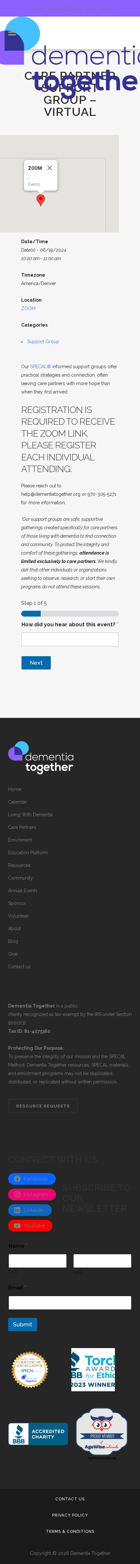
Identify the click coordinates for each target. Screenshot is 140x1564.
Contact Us (70, 1499)
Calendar (35, 8)
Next (36, 662)
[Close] (50, 168)
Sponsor (17, 903)
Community (20, 878)
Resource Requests (43, 1106)
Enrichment (20, 840)
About (14, 928)
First (12, 1272)
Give (90, 8)
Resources (19, 865)
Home (14, 789)
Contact (106, 8)
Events (34, 184)
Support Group (43, 341)
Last (77, 1272)
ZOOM (28, 308)
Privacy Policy (70, 1515)
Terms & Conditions (70, 1531)
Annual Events (22, 890)
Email (17, 1288)
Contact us (19, 966)
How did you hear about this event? (69, 624)
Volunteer (18, 916)
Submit (22, 1324)
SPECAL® (40, 366)
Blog (13, 941)
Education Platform (64, 8)
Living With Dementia (30, 814)
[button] (40, 200)
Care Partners (22, 827)
